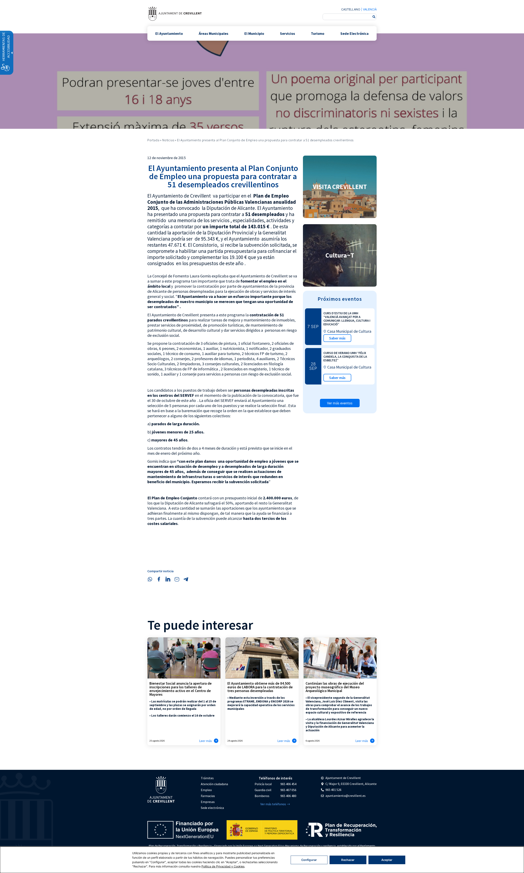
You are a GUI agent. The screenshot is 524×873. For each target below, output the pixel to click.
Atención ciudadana (214, 784)
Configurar (309, 860)
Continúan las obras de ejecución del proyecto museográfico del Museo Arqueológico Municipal (335, 687)
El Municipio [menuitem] (254, 33)
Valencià (370, 9)
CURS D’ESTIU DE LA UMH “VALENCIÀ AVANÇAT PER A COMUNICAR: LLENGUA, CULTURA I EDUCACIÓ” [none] (346, 318)
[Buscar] (374, 17)
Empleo (206, 790)
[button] (149, 579)
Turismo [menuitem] (317, 33)
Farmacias (208, 796)
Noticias (168, 140)
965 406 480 (288, 796)
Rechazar (348, 860)
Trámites (207, 778)
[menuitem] (214, 778)
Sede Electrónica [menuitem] (354, 33)
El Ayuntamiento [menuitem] (169, 33)
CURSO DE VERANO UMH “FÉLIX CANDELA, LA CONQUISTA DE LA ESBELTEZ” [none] (345, 356)
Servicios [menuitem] (287, 33)
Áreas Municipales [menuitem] (213, 33)
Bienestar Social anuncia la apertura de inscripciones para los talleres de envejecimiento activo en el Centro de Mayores (180, 689)
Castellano (350, 9)
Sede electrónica (212, 808)
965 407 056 (288, 790)
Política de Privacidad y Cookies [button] (222, 866)
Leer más (205, 741)
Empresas (208, 802)
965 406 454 (288, 784)
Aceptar (387, 860)
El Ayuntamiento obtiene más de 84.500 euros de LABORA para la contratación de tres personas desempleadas (260, 687)
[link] (174, 13)
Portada (153, 140)
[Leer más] (216, 740)
